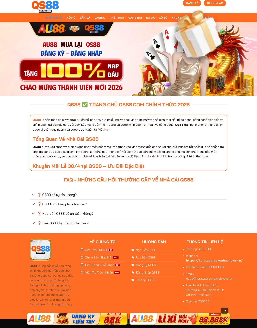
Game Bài (135, 17)
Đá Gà (150, 17)
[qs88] (45, 6)
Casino (99, 17)
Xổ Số (163, 17)
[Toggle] (33, 195)
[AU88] (77, 319)
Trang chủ (54, 17)
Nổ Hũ (70, 17)
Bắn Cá (85, 17)
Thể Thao (116, 17)
